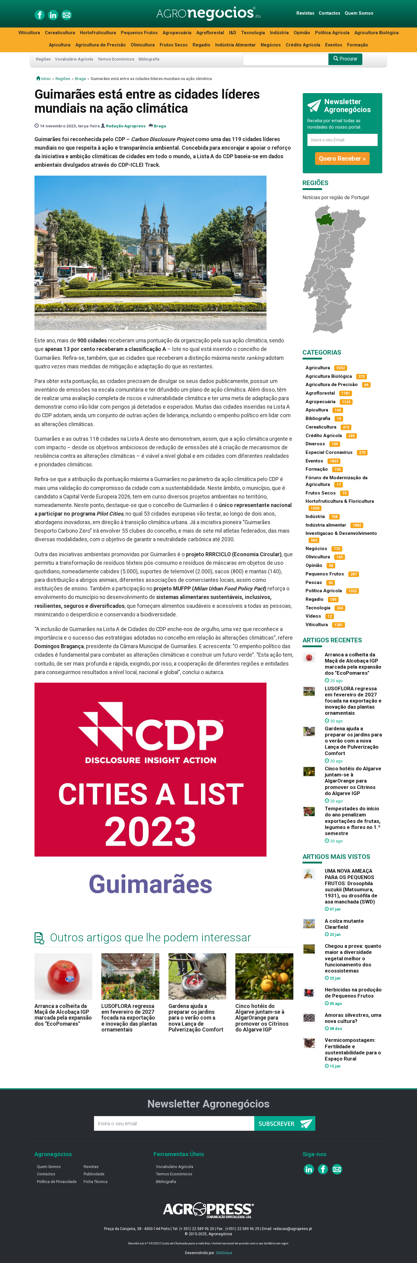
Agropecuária (177, 32)
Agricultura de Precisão (100, 45)
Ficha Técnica (95, 1181)
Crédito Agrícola (303, 45)
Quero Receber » (342, 158)
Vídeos (313, 616)
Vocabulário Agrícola (74, 59)
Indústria (279, 32)
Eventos (333, 45)
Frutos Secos (174, 45)
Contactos (329, 13)
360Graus (224, 1253)
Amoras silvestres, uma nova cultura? (353, 1018)
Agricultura (318, 368)
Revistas (305, 13)
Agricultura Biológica (376, 32)
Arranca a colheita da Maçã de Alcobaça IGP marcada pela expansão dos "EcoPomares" (63, 1015)
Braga (80, 78)
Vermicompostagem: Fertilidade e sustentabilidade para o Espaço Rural (353, 1049)
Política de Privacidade (57, 1181)
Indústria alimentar (326, 525)
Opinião (302, 32)
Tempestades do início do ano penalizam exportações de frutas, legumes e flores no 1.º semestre (352, 820)
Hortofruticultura (98, 32)
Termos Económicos (115, 59)
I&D (232, 32)
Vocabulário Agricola (174, 1166)
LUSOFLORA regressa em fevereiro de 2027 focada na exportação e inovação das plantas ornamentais (129, 1018)
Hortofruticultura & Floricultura (340, 501)
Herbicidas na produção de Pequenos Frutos (353, 993)
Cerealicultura (60, 32)
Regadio (201, 45)
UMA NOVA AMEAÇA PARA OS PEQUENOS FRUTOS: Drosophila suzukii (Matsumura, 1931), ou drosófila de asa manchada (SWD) (351, 886)
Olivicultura (143, 45)
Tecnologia (253, 32)
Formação (357, 45)
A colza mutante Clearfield (344, 924)
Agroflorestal (210, 32)
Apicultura (60, 45)
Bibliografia (149, 59)
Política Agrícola (332, 32)
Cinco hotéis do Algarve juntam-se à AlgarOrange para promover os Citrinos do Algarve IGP (261, 1018)
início (45, 78)
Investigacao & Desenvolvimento (341, 533)
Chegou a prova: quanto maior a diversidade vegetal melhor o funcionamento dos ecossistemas (353, 958)
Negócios (271, 45)
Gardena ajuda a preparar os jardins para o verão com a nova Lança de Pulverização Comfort (196, 1018)
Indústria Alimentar (235, 45)
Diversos (315, 444)
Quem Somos (359, 13)
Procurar (347, 59)
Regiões (43, 59)
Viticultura (29, 32)
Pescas (314, 582)
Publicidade (94, 1174)
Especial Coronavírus (329, 452)
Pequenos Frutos (139, 32)
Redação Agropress (126, 125)
